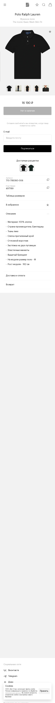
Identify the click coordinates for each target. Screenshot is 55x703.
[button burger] (5, 4)
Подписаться (27, 149)
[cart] (50, 4)
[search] (43, 4)
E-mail (7, 132)
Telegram (12, 676)
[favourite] (37, 4)
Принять (44, 691)
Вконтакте (13, 670)
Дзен (10, 682)
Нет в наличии (27, 111)
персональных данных (13, 693)
